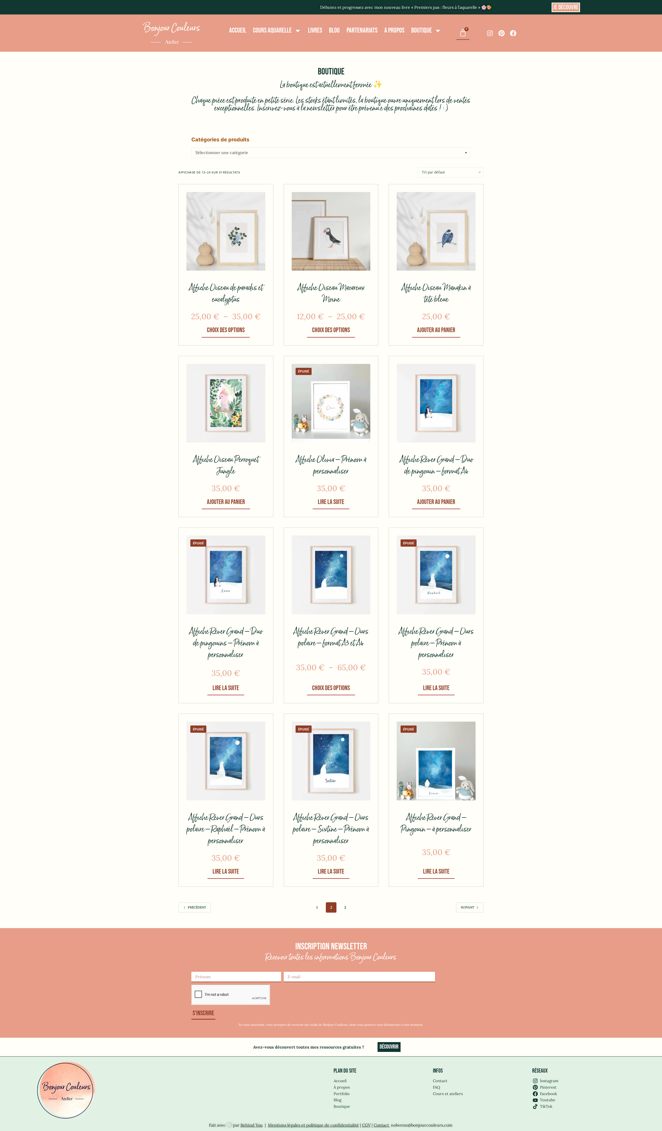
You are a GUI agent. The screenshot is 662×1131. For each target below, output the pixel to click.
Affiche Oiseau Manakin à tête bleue (436, 294)
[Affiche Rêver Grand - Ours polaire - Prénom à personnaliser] (436, 575)
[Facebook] (513, 33)
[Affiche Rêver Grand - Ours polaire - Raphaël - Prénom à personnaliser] (225, 761)
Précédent (197, 907)
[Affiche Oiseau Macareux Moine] (331, 231)
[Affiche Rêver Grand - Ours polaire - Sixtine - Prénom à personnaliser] (331, 761)
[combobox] (331, 153)
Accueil (237, 30)
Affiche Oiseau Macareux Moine (331, 294)
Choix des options (226, 330)
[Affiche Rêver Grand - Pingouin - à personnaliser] (436, 761)
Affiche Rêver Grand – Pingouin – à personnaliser (436, 824)
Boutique (421, 30)
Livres (315, 30)
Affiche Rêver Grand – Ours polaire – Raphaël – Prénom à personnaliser (226, 829)
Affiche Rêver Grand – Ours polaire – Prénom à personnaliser (436, 643)
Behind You (251, 1125)
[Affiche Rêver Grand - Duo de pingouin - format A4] (436, 403)
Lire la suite (331, 502)
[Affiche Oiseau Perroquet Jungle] (225, 403)
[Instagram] (490, 33)
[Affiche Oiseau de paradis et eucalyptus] (225, 231)
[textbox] (331, 152)
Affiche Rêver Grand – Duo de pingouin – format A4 (436, 466)
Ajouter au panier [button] (436, 330)
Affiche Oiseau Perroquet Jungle (226, 466)
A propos (394, 30)
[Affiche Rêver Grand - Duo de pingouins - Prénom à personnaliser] (225, 575)
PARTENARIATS (362, 30)
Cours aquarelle (272, 30)
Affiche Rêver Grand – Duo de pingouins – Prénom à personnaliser (225, 643)
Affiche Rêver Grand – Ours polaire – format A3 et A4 (330, 637)
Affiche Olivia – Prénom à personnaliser (331, 466)
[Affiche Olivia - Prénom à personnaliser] (331, 403)
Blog (334, 30)
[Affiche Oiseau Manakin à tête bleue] (436, 231)
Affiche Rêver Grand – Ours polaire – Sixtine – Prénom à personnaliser (331, 829)
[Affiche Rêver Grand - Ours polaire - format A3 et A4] (331, 575)
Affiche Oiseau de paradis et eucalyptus (226, 294)
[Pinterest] (501, 33)
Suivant (467, 907)
